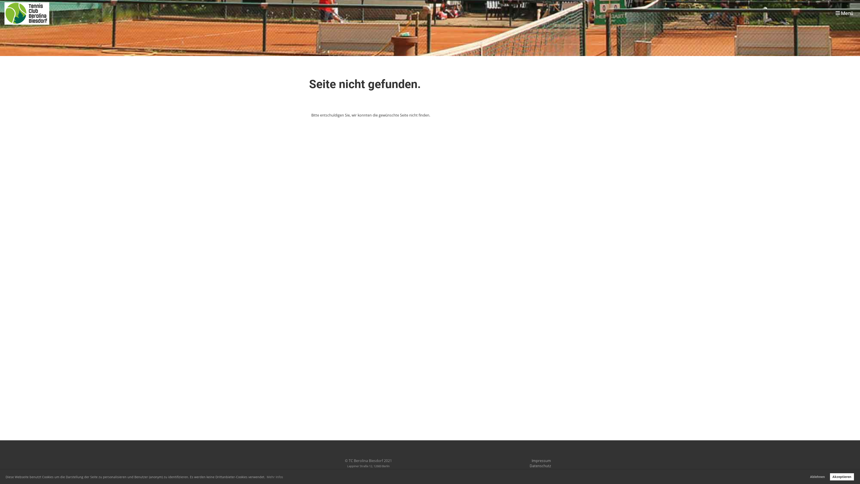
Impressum (541, 460)
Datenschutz (540, 465)
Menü (846, 13)
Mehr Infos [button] (275, 477)
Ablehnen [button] (817, 477)
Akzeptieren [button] (841, 477)
